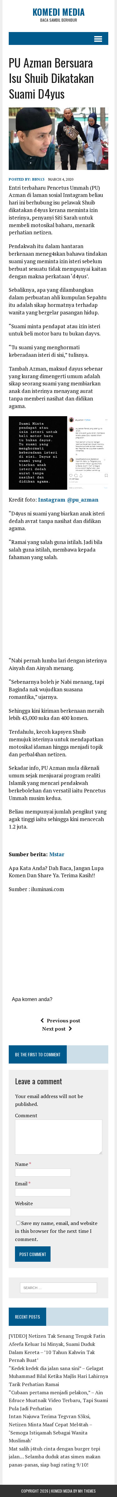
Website (24, 1203)
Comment (26, 1115)
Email (21, 1183)
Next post (54, 1028)
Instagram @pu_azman (68, 499)
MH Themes (87, 1491)
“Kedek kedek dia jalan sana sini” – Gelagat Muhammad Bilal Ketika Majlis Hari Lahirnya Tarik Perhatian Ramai (58, 1376)
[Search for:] (58, 1287)
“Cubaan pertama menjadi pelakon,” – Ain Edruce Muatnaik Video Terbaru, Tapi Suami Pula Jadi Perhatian (58, 1400)
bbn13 (38, 179)
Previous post (63, 1020)
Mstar (56, 854)
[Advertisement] (61, 611)
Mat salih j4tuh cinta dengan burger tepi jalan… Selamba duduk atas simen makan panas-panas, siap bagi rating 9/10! (54, 1456)
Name (22, 1164)
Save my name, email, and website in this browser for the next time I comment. (56, 1231)
